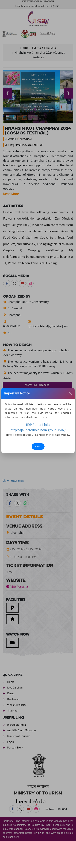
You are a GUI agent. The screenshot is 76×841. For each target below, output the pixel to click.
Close (38, 446)
